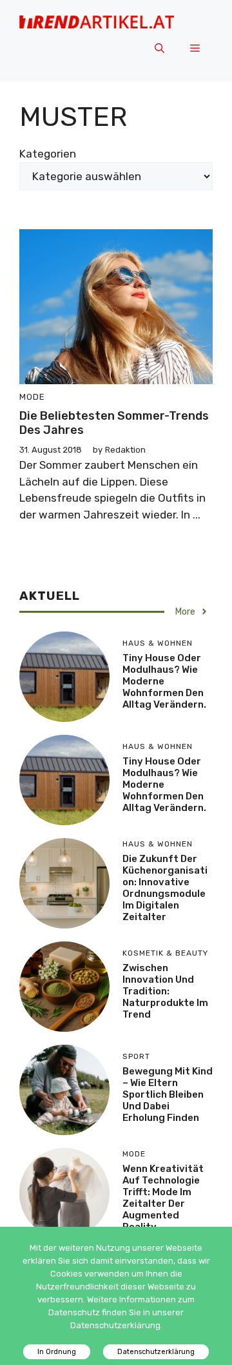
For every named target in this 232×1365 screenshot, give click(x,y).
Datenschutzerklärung (156, 1352)
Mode (32, 397)
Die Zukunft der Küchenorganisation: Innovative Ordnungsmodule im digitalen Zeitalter (165, 888)
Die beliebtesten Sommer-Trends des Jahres (114, 423)
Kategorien (47, 153)
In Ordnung (56, 1352)
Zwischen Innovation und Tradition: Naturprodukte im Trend (165, 991)
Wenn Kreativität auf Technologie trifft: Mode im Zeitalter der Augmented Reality (163, 1198)
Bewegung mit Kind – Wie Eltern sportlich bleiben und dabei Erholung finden (167, 1094)
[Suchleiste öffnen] (159, 49)
